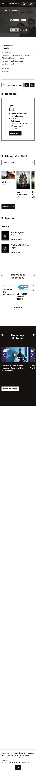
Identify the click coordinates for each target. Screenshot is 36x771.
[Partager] (26, 85)
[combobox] (18, 162)
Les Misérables (22, 193)
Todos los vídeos (10, 389)
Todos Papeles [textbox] (9, 162)
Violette (6, 182)
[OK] (18, 767)
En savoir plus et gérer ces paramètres (15, 762)
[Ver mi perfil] (31, 4)
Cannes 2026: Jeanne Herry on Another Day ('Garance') (13, 368)
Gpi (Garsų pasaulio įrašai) (22, 296)
